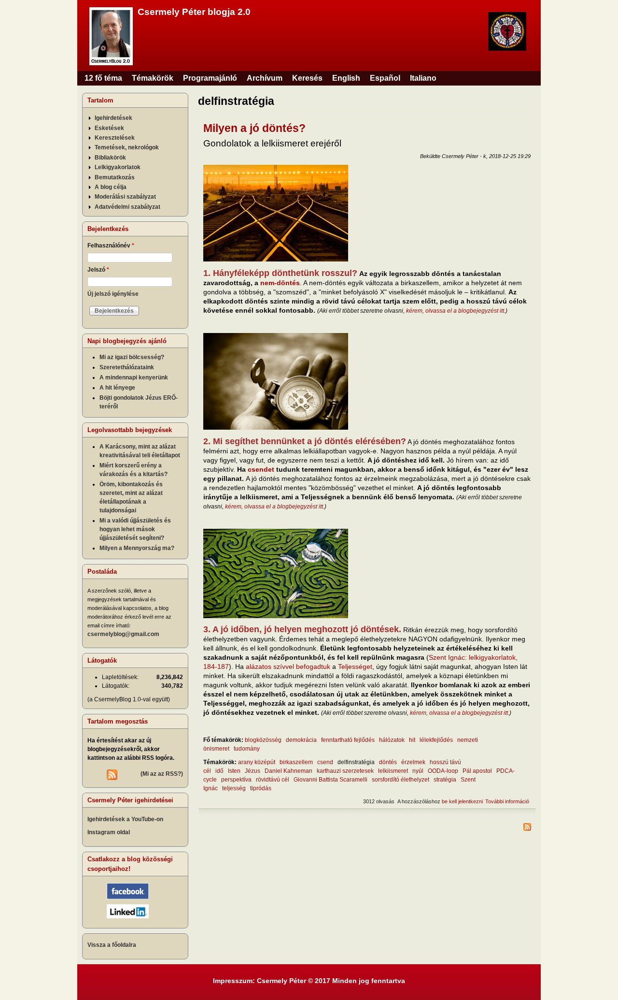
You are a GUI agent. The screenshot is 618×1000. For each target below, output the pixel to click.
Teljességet (355, 666)
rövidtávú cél (272, 779)
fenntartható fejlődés (348, 740)
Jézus (252, 771)
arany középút (256, 762)
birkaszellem (296, 762)
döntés (388, 762)
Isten (234, 771)
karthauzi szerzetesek (345, 771)
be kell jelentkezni (462, 801)
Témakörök (152, 78)
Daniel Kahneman (288, 771)
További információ (507, 801)
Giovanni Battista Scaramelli (330, 779)
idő (219, 771)
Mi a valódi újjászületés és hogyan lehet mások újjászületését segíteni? (135, 529)
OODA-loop (443, 771)
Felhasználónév (110, 245)
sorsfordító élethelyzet (400, 779)
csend (325, 762)
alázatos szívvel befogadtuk (288, 666)
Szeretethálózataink (126, 367)
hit (412, 740)
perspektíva (236, 779)
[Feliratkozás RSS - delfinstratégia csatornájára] (367, 828)
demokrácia (301, 740)
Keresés (307, 78)
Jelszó (98, 269)
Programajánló (210, 78)
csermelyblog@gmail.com (123, 634)
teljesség (234, 788)
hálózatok (392, 740)
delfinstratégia (356, 762)
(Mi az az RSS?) (161, 773)
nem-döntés (280, 283)
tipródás (260, 788)
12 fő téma (103, 78)
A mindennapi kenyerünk (133, 377)
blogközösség (263, 740)
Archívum (264, 78)
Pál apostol (477, 771)
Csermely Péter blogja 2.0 (194, 12)
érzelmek (413, 762)
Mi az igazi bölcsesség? (131, 357)
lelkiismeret (393, 771)
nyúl (417, 771)
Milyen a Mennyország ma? (136, 548)
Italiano (423, 78)
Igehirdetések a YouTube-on (125, 819)
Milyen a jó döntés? (254, 128)
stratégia (445, 779)
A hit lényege (117, 387)
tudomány (247, 748)
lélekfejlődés (436, 740)
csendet (261, 469)
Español (385, 78)
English (346, 78)
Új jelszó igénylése (113, 293)
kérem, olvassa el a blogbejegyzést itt (455, 310)
